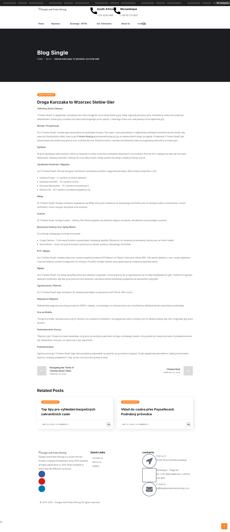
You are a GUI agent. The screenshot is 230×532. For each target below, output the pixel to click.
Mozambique (128, 9)
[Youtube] (41, 481)
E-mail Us (161, 484)
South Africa (105, 9)
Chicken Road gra (86, 136)
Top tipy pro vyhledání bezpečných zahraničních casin (68, 411)
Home (41, 23)
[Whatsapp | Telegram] (149, 475)
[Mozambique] (117, 10)
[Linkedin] (41, 488)
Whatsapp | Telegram (167, 470)
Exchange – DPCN (78, 23)
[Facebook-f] (41, 474)
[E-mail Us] (149, 489)
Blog (48, 59)
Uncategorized (46, 95)
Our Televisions (104, 23)
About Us (126, 23)
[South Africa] (93, 10)
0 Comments (62, 424)
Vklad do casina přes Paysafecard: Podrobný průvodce (147, 411)
